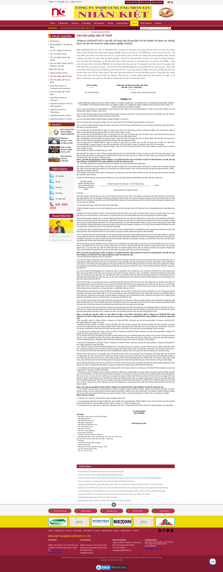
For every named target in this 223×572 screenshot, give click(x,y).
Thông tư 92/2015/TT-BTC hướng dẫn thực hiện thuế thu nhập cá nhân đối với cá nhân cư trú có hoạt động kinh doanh (119, 478)
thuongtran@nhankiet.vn (153, 549)
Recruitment (99, 23)
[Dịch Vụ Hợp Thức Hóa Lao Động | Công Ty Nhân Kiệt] (54, 132)
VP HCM (58, 188)
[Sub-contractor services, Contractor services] (54, 158)
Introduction (63, 23)
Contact (158, 23)
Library (110, 23)
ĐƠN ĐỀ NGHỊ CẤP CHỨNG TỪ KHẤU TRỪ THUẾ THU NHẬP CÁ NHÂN (104, 501)
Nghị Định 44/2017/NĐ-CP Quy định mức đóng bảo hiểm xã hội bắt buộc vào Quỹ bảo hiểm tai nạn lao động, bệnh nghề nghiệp (123, 488)
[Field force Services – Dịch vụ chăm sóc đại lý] (54, 141)
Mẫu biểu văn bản (57, 69)
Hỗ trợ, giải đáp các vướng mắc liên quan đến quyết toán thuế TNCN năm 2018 (106, 481)
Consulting (86, 23)
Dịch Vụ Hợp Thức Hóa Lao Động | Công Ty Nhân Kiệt (67, 132)
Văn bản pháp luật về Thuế (60, 76)
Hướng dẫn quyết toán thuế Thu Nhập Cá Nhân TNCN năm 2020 (101, 472)
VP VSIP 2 (59, 193)
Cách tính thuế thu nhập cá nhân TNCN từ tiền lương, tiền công (100, 475)
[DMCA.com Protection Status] (111, 567)
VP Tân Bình (59, 176)
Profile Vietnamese (60, 511)
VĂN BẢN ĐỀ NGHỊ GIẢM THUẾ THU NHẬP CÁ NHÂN (97, 497)
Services (74, 23)
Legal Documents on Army (60, 115)
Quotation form (111, 511)
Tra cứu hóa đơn (132, 2)
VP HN (57, 182)
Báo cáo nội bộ (157, 2)
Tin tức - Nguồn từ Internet (60, 50)
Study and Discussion (58, 73)
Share (134, 23)
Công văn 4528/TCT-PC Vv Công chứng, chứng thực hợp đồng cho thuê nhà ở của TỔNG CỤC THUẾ (114, 494)
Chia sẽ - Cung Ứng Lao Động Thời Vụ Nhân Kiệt (71, 32)
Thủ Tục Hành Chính (58, 54)
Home (52, 23)
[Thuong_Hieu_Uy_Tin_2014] (166, 12)
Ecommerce (54, 41)
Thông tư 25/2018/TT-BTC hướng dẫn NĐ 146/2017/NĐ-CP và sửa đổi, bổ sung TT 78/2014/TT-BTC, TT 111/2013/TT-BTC (120, 484)
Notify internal (146, 23)
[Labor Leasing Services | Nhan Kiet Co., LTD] (54, 150)
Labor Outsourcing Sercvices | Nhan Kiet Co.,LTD (77, 28)
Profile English (86, 511)
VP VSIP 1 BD (60, 199)
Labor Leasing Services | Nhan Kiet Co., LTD (66, 149)
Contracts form (137, 511)
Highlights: (53, 28)
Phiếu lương (144, 2)
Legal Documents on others (61, 119)
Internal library (122, 23)
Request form (164, 511)
